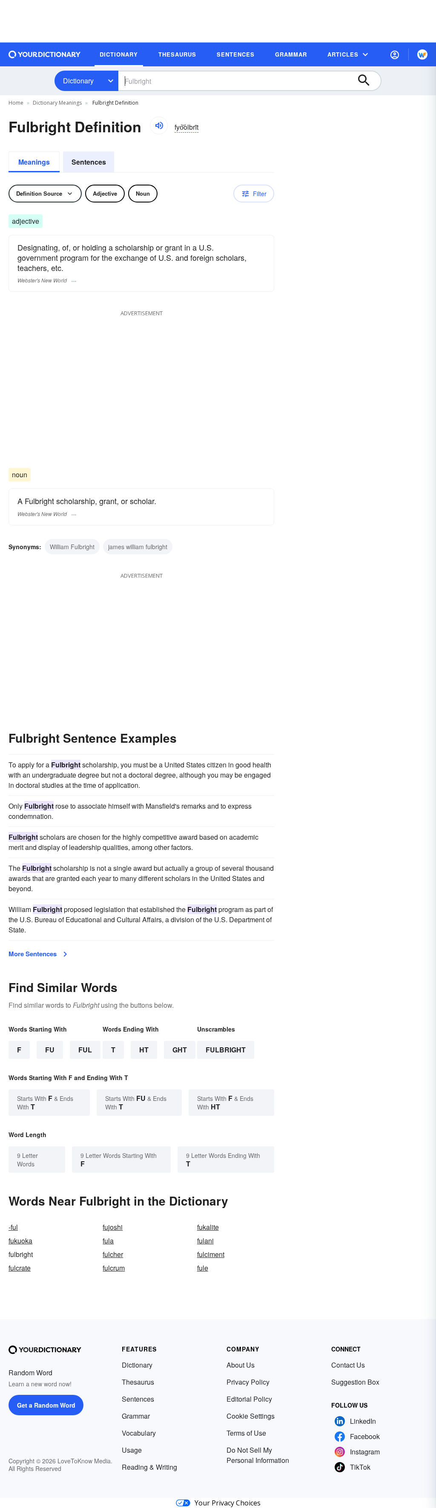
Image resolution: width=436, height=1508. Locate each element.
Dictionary (78, 81)
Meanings (34, 162)
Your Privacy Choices (228, 1503)
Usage (132, 1450)
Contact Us (348, 1365)
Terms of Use (246, 1433)
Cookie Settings (251, 1416)
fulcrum (114, 1268)
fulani (205, 1241)
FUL (85, 1050)
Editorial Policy (249, 1399)
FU (49, 1050)
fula (108, 1241)
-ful (13, 1227)
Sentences (89, 162)
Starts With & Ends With (45, 1102)
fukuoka (20, 1241)
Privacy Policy (248, 1382)
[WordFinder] (422, 54)
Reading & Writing (149, 1467)
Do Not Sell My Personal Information (258, 1455)
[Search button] (368, 80)
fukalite (208, 1227)
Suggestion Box (355, 1382)
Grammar (136, 1416)
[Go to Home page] (45, 54)
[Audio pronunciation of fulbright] (159, 125)
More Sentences (33, 953)
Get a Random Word (46, 1405)
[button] (395, 54)
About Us (241, 1365)
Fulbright (226, 1050)
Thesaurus (138, 1382)
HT (144, 1050)
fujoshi (113, 1227)
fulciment (210, 1254)
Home (16, 102)
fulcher (113, 1254)
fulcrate (20, 1268)
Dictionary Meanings (57, 102)
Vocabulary (139, 1433)
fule (202, 1268)
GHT (179, 1050)
